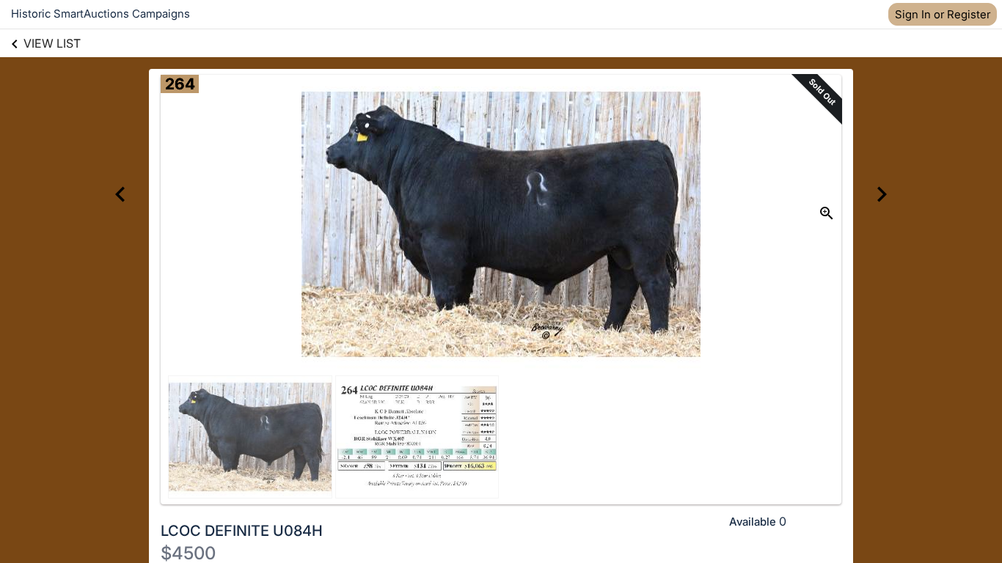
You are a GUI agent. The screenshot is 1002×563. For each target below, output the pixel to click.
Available (752, 522)
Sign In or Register (942, 14)
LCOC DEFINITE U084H (242, 531)
